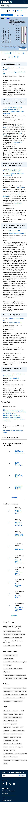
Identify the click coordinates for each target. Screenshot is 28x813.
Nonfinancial (15, 727)
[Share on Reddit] (15, 57)
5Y (9, 10)
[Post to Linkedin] (18, 57)
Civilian (6, 750)
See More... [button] (14, 497)
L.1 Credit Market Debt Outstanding (13, 668)
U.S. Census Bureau (13, 231)
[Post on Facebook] (12, 57)
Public (5, 763)
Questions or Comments (8, 791)
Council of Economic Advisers (11, 711)
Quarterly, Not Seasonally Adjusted (13, 637)
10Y (13, 10)
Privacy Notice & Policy (8, 800)
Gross (5, 714)
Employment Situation (14, 322)
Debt (22, 711)
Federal (11, 714)
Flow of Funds (7, 665)
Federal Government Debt (10, 655)
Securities (6, 743)
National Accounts (8, 658)
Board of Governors (17, 734)
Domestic (6, 730)
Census (6, 747)
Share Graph (7, 53)
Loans (12, 743)
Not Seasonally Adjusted (10, 724)
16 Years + (12, 750)
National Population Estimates (17, 233)
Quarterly (6, 737)
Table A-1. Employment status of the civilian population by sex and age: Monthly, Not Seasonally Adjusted (14, 411)
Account (20, 53)
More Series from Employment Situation (14, 698)
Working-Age (18, 747)
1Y (5, 10)
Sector (22, 727)
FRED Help (5, 793)
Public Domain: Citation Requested (13, 717)
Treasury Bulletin (13, 378)
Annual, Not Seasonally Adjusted (12, 631)
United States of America (10, 720)
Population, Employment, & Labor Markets (15, 675)
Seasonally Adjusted (15, 737)
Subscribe (22, 775)
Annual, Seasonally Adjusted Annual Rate (14, 634)
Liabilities (15, 740)
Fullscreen (22, 48)
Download (19, 15)
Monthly (11, 747)
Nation (21, 714)
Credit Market (7, 740)
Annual (16, 714)
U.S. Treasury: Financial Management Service (15, 760)
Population (6, 672)
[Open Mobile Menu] (26, 2)
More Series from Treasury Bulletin (13, 701)
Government (7, 734)
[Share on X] (9, 57)
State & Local (7, 727)
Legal (3, 798)
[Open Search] (24, 2)
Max (18, 10)
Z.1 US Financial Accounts (17, 730)
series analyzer (18, 142)
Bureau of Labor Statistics (10, 757)
